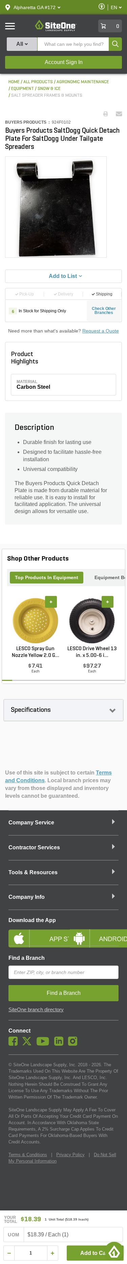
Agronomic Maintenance (83, 82)
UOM (13, 1234)
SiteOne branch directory (36, 1009)
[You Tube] (44, 1044)
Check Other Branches (104, 310)
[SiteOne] (56, 30)
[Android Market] (94, 932)
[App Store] (33, 932)
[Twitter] (28, 1044)
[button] (35, 7)
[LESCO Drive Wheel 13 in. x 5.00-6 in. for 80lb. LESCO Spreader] (92, 620)
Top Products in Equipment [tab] (46, 577)
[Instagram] (74, 1044)
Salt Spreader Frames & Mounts (46, 95)
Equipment (22, 88)
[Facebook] (14, 1044)
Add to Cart (95, 1253)
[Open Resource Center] (114, 1251)
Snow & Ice (49, 88)
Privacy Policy (70, 1154)
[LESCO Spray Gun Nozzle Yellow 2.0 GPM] (35, 620)
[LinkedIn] (60, 1044)
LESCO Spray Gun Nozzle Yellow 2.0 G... (35, 652)
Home (14, 82)
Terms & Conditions (27, 1154)
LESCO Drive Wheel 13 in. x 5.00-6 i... (92, 652)
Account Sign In (64, 62)
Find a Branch (26, 958)
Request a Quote (100, 331)
